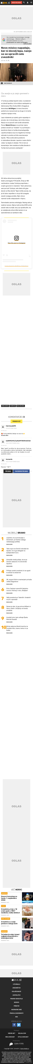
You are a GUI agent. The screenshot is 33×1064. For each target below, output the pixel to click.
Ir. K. (8, 60)
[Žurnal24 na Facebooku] (14, 1025)
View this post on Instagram (16, 243)
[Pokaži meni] (30, 2)
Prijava (8, 471)
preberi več (16, 421)
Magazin (9, 544)
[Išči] (24, 2)
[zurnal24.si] (5, 2)
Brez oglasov (16, 2)
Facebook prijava (21, 471)
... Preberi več (28, 1062)
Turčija (12, 405)
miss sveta (5, 405)
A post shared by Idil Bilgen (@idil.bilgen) (16, 265)
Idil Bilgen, (20, 405)
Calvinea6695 (11, 426)
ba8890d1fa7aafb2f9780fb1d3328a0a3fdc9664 (18, 441)
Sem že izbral (27, 43)
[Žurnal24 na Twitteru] (19, 1025)
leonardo (9, 459)
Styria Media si (24, 1048)
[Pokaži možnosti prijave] (27, 2)
